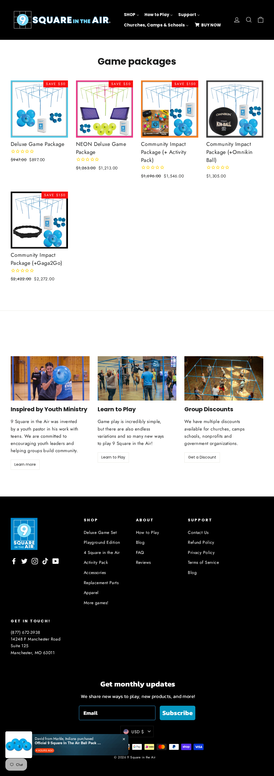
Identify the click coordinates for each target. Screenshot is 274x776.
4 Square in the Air (102, 552)
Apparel (91, 592)
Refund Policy (201, 542)
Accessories (95, 572)
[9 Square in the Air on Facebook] (14, 560)
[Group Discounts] (223, 378)
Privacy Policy (201, 552)
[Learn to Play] (137, 378)
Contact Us (198, 532)
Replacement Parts (101, 583)
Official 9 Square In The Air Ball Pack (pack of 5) (68, 743)
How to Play (147, 532)
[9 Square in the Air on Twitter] (24, 560)
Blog (140, 542)
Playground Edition (102, 542)
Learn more (25, 464)
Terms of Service (203, 562)
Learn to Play (113, 457)
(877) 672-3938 (25, 632)
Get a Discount (202, 457)
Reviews (143, 562)
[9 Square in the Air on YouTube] (55, 560)
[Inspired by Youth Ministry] (50, 378)
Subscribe (177, 712)
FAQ (140, 552)
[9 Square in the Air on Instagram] (35, 560)
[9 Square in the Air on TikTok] (45, 560)
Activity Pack (96, 562)
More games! (96, 603)
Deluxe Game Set (100, 532)
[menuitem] (131, 15)
